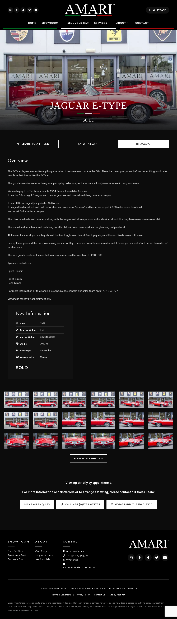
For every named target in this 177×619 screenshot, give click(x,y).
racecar (121, 595)
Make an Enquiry (37, 504)
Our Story (41, 551)
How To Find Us (74, 551)
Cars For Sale (16, 551)
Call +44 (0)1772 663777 (82, 504)
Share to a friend (35, 143)
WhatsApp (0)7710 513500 (133, 504)
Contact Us (99, 594)
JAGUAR (146, 143)
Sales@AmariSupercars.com (80, 567)
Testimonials (42, 559)
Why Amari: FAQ (45, 555)
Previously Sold (17, 555)
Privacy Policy (83, 594)
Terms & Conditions (61, 594)
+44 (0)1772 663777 (77, 555)
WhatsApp (159, 10)
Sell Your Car (15, 559)
